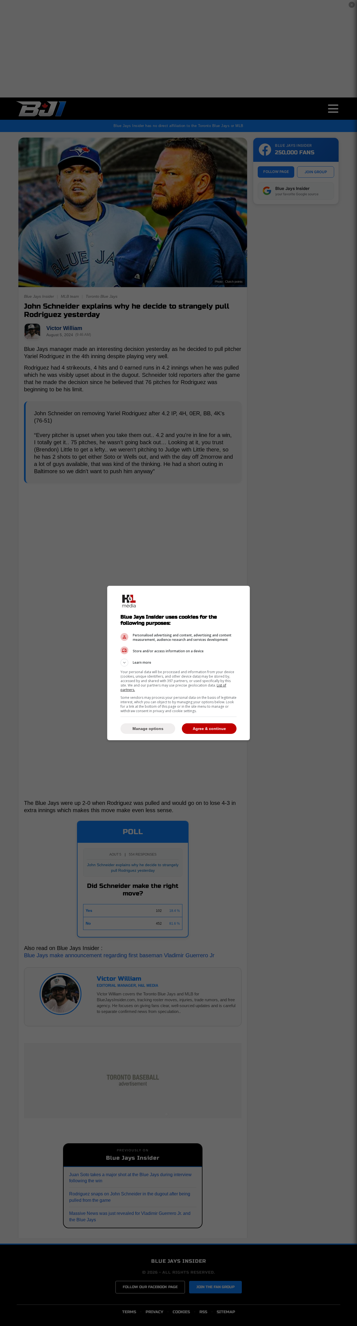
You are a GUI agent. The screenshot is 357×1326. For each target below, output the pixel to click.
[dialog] (178, 663)
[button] (178, 662)
